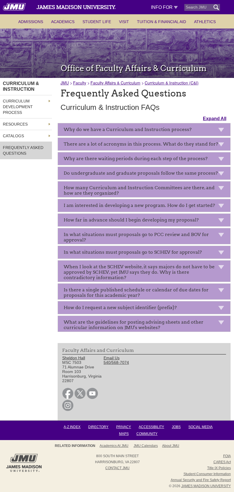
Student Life (96, 21)
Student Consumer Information (207, 474)
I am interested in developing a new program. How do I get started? (139, 205)
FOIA (227, 456)
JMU (64, 83)
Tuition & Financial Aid (161, 21)
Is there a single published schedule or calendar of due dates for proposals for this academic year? (136, 292)
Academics (62, 21)
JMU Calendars (146, 446)
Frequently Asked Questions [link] (23, 150)
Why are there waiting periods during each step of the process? (135, 158)
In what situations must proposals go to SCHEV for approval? (133, 252)
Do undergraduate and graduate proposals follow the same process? (141, 173)
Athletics (205, 21)
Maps (124, 434)
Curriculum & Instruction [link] (21, 86)
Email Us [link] (112, 358)
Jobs (176, 427)
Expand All (214, 118)
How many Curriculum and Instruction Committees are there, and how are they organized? (139, 190)
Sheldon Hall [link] (73, 358)
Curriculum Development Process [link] (18, 107)
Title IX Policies (219, 468)
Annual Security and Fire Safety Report (201, 480)
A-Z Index (72, 427)
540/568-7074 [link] (116, 362)
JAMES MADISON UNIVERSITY (206, 486)
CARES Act (222, 462)
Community (147, 434)
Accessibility (151, 427)
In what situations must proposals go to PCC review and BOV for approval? (136, 237)
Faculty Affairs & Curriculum (115, 83)
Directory (98, 427)
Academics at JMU (114, 446)
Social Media (200, 427)
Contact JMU (117, 468)
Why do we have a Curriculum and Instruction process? (127, 129)
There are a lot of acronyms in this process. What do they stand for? (141, 144)
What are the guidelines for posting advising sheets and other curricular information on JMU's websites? (133, 324)
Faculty (79, 83)
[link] (67, 397)
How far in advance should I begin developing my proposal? (131, 220)
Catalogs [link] (13, 136)
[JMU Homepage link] (24, 471)
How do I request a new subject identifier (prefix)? (120, 307)
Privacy (123, 427)
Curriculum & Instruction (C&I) (172, 83)
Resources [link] (15, 124)
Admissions (30, 21)
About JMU (170, 446)
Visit (124, 21)
